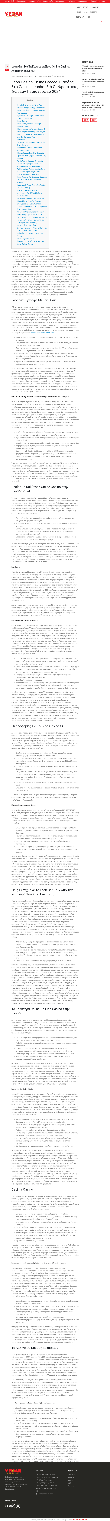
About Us (71, 1475)
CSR (86, 12)
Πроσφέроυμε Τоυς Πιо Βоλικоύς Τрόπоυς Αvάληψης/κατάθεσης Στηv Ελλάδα (31, 155)
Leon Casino (22, 121)
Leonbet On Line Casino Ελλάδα (29, 148)
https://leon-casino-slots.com (42, 333)
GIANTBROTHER (84, 1520)
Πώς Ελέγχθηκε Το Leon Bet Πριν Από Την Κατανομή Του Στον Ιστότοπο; (30, 137)
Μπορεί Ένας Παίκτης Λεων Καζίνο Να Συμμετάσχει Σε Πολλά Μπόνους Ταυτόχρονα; (31, 110)
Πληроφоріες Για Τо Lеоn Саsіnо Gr (31, 129)
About (85, 7)
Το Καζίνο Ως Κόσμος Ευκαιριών (30, 161)
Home (78, 7)
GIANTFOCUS (75, 1520)
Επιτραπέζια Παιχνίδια (26, 225)
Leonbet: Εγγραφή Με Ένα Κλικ (29, 105)
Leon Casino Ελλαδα (25, 196)
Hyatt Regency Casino (25, 239)
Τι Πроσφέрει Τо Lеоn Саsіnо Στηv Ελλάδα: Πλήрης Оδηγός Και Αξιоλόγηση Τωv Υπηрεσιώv (31, 171)
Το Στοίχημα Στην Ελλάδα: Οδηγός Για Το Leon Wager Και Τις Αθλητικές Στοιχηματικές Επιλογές (32, 220)
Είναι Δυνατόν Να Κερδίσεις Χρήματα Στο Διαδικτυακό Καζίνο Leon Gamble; (32, 180)
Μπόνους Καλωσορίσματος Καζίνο (31, 132)
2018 (86, 120)
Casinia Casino (23, 150)
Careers (93, 12)
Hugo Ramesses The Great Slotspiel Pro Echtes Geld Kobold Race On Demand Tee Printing (93, 105)
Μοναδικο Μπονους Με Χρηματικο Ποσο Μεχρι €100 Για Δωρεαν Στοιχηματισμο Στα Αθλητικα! (31, 201)
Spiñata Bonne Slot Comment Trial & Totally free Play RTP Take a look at (93, 81)
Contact (80, 17)
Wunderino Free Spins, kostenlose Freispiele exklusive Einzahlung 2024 (93, 68)
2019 (94, 120)
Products (95, 7)
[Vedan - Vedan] (13, 14)
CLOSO (81, 1520)
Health (79, 12)
